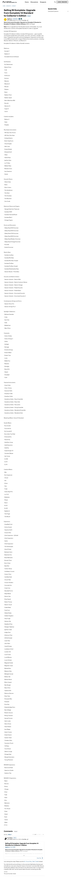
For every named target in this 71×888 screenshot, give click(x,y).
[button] (5, 19)
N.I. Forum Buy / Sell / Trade (31, 861)
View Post (39, 858)
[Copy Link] (27, 20)
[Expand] (24, 855)
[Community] (10, 2)
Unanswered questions (58, 11)
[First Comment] (21, 19)
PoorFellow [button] (24, 20)
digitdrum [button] (9, 18)
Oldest (9, 834)
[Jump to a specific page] (43, 834)
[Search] (55, 2)
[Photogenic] (19, 19)
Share (5, 825)
